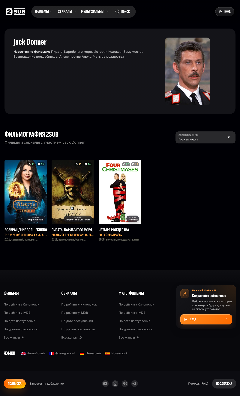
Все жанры (12, 337)
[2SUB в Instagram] (115, 383)
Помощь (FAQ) (198, 383)
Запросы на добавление (46, 383)
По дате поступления (19, 321)
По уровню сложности (21, 329)
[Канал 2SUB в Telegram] (134, 383)
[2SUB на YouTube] (105, 383)
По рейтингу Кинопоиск (21, 304)
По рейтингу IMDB (17, 313)
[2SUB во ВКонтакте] (125, 383)
